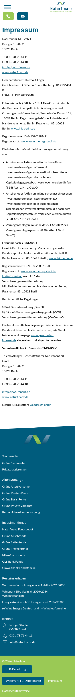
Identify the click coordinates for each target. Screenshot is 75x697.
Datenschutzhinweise (16, 691)
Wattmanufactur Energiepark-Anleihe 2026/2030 (33, 585)
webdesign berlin (40, 404)
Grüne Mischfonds (14, 536)
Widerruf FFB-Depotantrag (23, 680)
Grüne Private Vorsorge (17, 505)
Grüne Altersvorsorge (15, 486)
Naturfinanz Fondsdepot (17, 529)
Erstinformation (12, 276)
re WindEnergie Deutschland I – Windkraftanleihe (34, 608)
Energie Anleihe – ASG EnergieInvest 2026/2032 (33, 602)
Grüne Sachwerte (13, 463)
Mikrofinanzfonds (13, 555)
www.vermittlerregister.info (38, 141)
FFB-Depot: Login (17, 669)
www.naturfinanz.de (15, 72)
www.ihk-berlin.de (23, 128)
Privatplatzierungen (14, 469)
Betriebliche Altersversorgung (21, 512)
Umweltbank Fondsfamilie (18, 568)
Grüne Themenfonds (15, 548)
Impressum (55, 680)
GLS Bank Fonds (12, 561)
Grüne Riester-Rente (15, 493)
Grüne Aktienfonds (14, 542)
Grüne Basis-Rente (14, 499)
